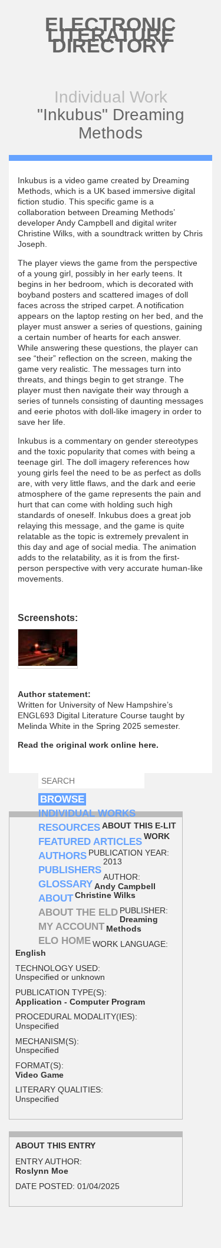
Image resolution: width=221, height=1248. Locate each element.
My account (71, 926)
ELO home (64, 940)
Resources (69, 827)
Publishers (69, 870)
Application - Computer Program (80, 1001)
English (30, 953)
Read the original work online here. (88, 745)
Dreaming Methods (132, 923)
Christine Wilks (105, 895)
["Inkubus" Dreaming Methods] (47, 663)
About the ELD (78, 912)
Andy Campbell (125, 886)
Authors (62, 855)
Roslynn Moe (41, 1171)
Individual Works (87, 813)
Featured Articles (90, 841)
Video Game (39, 1074)
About (55, 898)
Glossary (65, 884)
